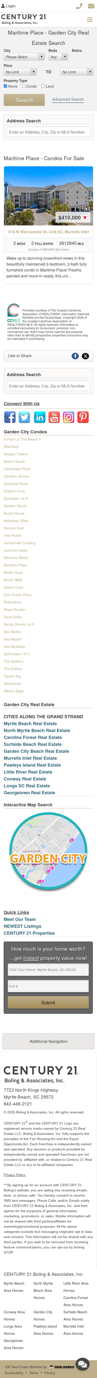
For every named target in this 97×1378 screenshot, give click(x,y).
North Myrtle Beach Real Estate (37, 730)
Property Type (15, 80)
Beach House (14, 461)
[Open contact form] (91, 5)
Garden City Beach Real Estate (36, 751)
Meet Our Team (20, 919)
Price (8, 65)
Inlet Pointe (12, 535)
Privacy (49, 1372)
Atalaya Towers (16, 453)
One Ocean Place (18, 594)
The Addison (14, 661)
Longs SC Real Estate (27, 785)
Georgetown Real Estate (29, 792)
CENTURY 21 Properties (29, 933)
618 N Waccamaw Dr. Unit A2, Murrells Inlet (48, 231)
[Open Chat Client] (83, 1364)
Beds (52, 50)
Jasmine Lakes (15, 550)
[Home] (41, 1074)
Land (49, 86)
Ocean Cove (13, 587)
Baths (77, 50)
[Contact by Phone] (79, 5)
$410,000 (73, 217)
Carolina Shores (16, 476)
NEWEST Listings (22, 926)
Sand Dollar (13, 616)
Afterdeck (11, 446)
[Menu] (90, 19)
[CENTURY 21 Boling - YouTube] (54, 416)
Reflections (12, 602)
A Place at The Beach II (22, 439)
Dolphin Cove (14, 490)
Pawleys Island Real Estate (32, 765)
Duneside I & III (16, 498)
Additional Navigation (49, 1041)
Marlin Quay (13, 572)
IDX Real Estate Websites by (26, 1366)
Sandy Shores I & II (19, 624)
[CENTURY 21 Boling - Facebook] (10, 416)
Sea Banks (12, 631)
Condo (31, 86)
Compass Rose (16, 483)
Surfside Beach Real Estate (33, 744)
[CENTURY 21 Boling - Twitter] (24, 416)
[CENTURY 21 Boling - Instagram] (68, 416)
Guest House (14, 513)
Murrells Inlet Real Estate (30, 758)
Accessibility (14, 1372)
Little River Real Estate (28, 772)
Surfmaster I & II (16, 653)
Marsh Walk (13, 579)
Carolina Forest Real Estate (33, 737)
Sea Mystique (14, 646)
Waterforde (12, 683)
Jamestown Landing (19, 542)
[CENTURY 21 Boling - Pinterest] (83, 416)
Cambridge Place (17, 468)
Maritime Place (15, 565)
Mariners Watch (16, 557)
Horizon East (14, 527)
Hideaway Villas (16, 520)
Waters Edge (14, 690)
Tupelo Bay (12, 676)
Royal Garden (15, 609)
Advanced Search (68, 99)
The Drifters (13, 668)
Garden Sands (15, 505)
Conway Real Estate (25, 779)
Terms (33, 1372)
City (7, 50)
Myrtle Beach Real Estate (30, 723)
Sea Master (13, 639)
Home (12, 86)
